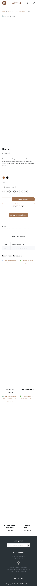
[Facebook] (15, 578)
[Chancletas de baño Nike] (9, 459)
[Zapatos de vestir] (27, 323)
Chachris (14, 3)
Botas (13, 229)
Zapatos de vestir (27, 389)
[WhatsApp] (22, 578)
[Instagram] (18, 578)
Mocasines (10, 389)
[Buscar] (27, 3)
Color (4, 174)
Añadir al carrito (23, 199)
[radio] (4, 177)
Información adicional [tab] (18, 236)
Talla (3, 182)
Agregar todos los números (18, 215)
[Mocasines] (9, 323)
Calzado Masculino (22, 229)
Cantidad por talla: (18, 207)
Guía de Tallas (10, 187)
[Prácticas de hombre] (27, 459)
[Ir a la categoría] (28, 545)
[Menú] (34, 3)
